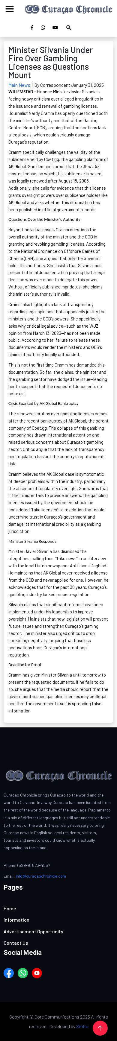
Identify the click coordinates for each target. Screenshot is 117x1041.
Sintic (82, 1026)
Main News (19, 85)
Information (16, 920)
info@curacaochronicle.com (41, 876)
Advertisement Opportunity (33, 931)
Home (10, 908)
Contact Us (16, 943)
